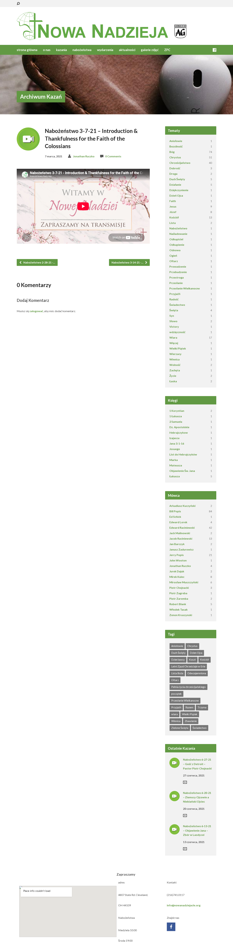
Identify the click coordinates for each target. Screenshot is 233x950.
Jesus (172, 206)
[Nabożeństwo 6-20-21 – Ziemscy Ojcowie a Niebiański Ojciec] (174, 799)
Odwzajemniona (196, 673)
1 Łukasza (175, 416)
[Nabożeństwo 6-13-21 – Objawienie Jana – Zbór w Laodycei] (174, 832)
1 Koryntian (176, 410)
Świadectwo (177, 304)
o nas (46, 49)
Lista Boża (177, 673)
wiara (174, 714)
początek (176, 693)
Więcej (173, 343)
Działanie (175, 184)
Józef (172, 211)
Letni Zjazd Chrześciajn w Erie (188, 666)
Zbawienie (191, 721)
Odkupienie (176, 244)
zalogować (36, 311)
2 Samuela (175, 421)
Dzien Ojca (196, 652)
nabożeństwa (81, 49)
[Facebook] (214, 50)
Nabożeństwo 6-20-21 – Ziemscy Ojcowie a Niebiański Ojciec (197, 797)
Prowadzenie (177, 266)
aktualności (127, 49)
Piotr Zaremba (178, 598)
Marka (173, 459)
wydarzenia (105, 49)
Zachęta (174, 370)
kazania (61, 49)
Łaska (173, 381)
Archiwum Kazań (41, 96)
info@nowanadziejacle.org (183, 905)
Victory (174, 326)
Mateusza (175, 465)
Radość (174, 299)
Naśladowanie (178, 233)
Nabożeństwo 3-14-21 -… (128, 262)
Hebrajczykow (178, 432)
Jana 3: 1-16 (176, 443)
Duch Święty (177, 179)
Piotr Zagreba (178, 593)
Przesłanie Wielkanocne (184, 288)
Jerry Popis (176, 554)
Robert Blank (177, 604)
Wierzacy (175, 353)
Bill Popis (175, 511)
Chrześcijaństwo (179, 162)
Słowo (173, 321)
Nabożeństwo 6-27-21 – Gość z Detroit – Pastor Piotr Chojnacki (197, 764)
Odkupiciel (176, 239)
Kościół (174, 217)
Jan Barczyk (177, 544)
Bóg (171, 151)
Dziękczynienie (178, 190)
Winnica (174, 359)
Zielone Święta (179, 727)
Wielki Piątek (177, 348)
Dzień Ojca (176, 195)
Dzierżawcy (178, 659)
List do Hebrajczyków (183, 454)
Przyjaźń (174, 293)
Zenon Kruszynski (180, 615)
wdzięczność (177, 332)
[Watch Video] (185, 782)
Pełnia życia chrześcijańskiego (188, 686)
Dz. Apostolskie (179, 427)
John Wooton (178, 560)
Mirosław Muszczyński (183, 582)
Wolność (174, 364)
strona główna (27, 49)
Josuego (174, 449)
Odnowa (174, 250)
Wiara (173, 337)
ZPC (167, 49)
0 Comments (113, 156)
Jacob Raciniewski (180, 538)
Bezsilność (176, 146)
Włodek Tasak (178, 609)
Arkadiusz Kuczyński (182, 505)
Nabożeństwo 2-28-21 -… (39, 262)
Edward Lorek (178, 522)
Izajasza (174, 438)
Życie (172, 375)
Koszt (192, 659)
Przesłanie (176, 282)
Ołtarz (173, 261)
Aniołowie (175, 140)
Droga (173, 173)
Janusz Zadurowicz (181, 549)
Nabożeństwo (178, 228)
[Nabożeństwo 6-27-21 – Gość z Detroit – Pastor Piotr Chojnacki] (174, 765)
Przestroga (176, 277)
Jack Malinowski (179, 533)
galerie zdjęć (150, 49)
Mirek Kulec (176, 576)
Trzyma (202, 707)
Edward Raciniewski (182, 527)
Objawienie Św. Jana (182, 470)
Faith (172, 201)
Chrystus (175, 157)
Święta (173, 310)
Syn (171, 315)
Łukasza (174, 476)
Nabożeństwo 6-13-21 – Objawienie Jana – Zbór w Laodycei (197, 830)
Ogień (173, 255)
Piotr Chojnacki (179, 587)
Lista (172, 222)
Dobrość (174, 168)
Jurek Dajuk (176, 571)
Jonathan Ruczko (83, 156)
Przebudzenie (178, 272)
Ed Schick (175, 516)
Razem (189, 707)
